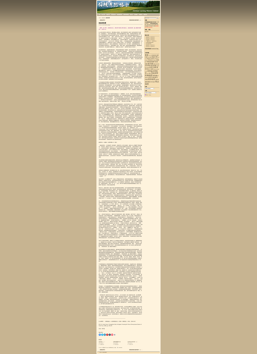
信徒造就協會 (104, 352)
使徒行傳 (154, 57)
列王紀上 (157, 58)
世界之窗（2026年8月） (150, 38)
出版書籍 (135, 14)
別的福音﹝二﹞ (102, 341)
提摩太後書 (152, 67)
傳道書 (148, 58)
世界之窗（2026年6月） (150, 46)
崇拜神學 (147, 65)
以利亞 (150, 55)
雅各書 (157, 79)
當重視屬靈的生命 (117, 341)
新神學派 (157, 69)
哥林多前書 (150, 62)
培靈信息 (103, 17)
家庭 (154, 64)
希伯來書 (153, 65)
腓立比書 (152, 77)
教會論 (155, 69)
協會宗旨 (108, 14)
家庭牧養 (157, 64)
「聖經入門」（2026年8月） (151, 41)
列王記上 (150, 60)
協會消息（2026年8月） (150, 37)
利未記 (155, 60)
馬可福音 (152, 82)
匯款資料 (146, 31)
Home (100, 17)
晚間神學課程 (126, 14)
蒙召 (156, 77)
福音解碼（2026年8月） (150, 39)
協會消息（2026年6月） (150, 45)
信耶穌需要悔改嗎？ (150, 42)
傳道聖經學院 (119, 14)
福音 (147, 73)
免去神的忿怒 (148, 43)
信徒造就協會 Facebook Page (151, 48)
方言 (146, 71)
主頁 (99, 14)
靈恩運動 (147, 82)
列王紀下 (146, 60)
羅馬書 (155, 75)
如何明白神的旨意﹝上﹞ (133, 341)
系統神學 (154, 73)
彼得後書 (147, 67)
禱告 (150, 73)
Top (254, 351)
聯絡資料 (145, 14)
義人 (113, 347)
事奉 (146, 55)
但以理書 (149, 57)
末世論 (150, 71)
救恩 (152, 69)
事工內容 (103, 14)
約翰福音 (149, 75)
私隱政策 (140, 14)
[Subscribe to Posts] (145, 95)
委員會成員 (113, 14)
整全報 (131, 14)
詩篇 (115, 347)
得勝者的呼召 (102, 20)
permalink (120, 347)
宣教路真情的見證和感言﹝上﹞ (136, 20)
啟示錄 (150, 64)
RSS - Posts (148, 95)
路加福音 (151, 79)
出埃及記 (152, 58)
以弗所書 (110, 347)
